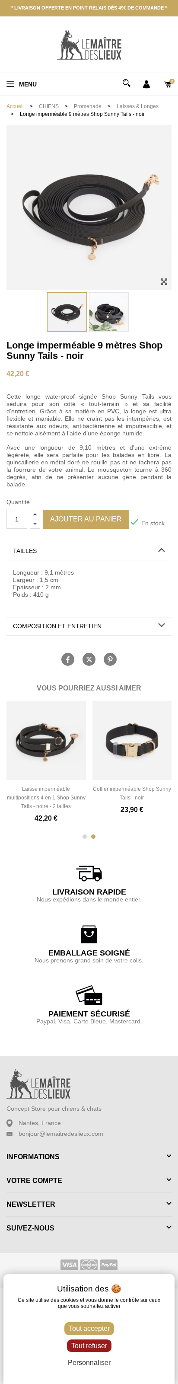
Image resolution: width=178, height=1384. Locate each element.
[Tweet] (89, 659)
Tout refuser (89, 1345)
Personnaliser (89, 1362)
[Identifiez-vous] (146, 83)
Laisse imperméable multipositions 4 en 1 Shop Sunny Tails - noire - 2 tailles (46, 797)
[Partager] (67, 659)
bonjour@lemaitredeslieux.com (61, 1133)
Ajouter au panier (86, 519)
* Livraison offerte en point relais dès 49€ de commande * (89, 7)
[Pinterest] (110, 659)
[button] (89, 551)
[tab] (89, 551)
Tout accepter (89, 1328)
